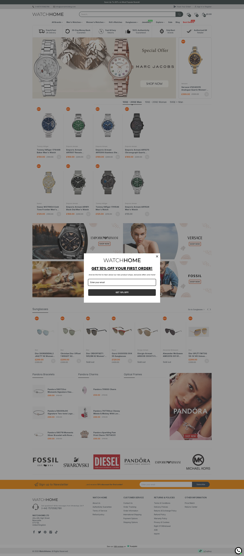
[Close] (157, 256)
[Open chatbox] (238, 550)
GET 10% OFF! (122, 292)
